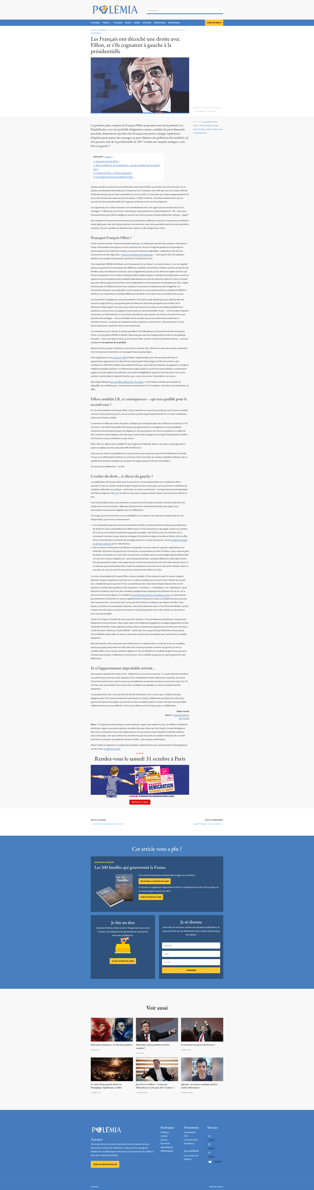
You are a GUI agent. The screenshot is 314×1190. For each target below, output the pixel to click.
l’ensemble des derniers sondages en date (150, 595)
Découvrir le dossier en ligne (154, 881)
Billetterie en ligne (140, 802)
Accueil (94, 30)
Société (128, 23)
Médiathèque (174, 23)
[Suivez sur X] (209, 1144)
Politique (118, 23)
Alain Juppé (207, 122)
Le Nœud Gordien (112, 748)
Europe (137, 23)
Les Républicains (199, 133)
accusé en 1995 (119, 357)
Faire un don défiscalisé (105, 1164)
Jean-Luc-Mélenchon (214, 129)
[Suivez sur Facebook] (209, 1153)
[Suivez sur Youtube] (210, 1162)
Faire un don (213, 22)
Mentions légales (216, 1187)
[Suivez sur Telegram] (209, 1136)
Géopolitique (159, 23)
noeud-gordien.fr (181, 715)
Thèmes (105, 23)
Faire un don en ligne (150, 897)
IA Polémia (95, 23)
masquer (108, 157)
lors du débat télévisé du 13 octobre (127, 382)
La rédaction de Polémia (211, 108)
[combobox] (185, 10)
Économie (147, 23)
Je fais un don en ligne (123, 961)
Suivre (211, 1140)
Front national (199, 129)
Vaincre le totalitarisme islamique (137, 254)
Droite (202, 126)
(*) (115, 493)
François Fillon (211, 126)
